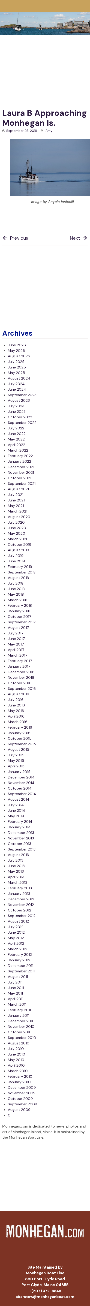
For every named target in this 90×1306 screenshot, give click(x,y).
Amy (48, 131)
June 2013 (16, 865)
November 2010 (21, 1026)
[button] (84, 6)
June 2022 (17, 433)
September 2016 (22, 688)
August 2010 (18, 1043)
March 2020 (18, 539)
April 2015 (16, 766)
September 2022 (22, 422)
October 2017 (19, 616)
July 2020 (16, 522)
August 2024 (19, 378)
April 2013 (16, 877)
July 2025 (16, 361)
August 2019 (18, 550)
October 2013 (19, 843)
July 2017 (16, 633)
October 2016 (19, 683)
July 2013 (15, 860)
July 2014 (16, 804)
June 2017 (16, 638)
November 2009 (22, 1093)
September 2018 (22, 572)
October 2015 (19, 738)
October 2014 (20, 788)
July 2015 (16, 755)
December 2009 (22, 1087)
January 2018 (19, 611)
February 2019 (20, 566)
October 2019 (19, 544)
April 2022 (16, 444)
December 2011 (20, 965)
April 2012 (16, 943)
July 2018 (15, 583)
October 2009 (20, 1098)
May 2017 (16, 644)
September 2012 (22, 915)
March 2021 (17, 511)
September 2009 (22, 1104)
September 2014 (22, 793)
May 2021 (16, 505)
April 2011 (15, 998)
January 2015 (19, 771)
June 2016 (16, 705)
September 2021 (22, 483)
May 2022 (16, 439)
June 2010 (16, 1054)
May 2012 (16, 937)
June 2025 (17, 367)
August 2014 (18, 799)
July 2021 (15, 494)
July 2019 (16, 555)
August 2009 (19, 1109)
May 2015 (16, 760)
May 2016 (16, 710)
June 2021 (16, 500)
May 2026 (16, 350)
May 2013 (16, 871)
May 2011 (15, 993)
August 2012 (18, 921)
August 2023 (19, 400)
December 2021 (21, 466)
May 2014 (16, 816)
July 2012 (15, 926)
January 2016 (19, 732)
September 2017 (22, 622)
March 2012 (17, 949)
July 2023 (16, 406)
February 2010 (20, 1076)
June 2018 (16, 588)
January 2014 (19, 827)
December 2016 (21, 672)
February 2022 (20, 455)
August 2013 (18, 854)
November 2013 (21, 838)
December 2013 (21, 832)
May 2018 (16, 594)
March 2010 (18, 1070)
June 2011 (16, 987)
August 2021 (18, 489)
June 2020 (17, 527)
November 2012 (21, 904)
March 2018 (17, 599)
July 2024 (16, 383)
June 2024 (17, 389)
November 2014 (21, 782)
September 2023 (22, 394)
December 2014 (21, 777)
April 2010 (16, 1065)
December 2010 (21, 1021)
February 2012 (20, 954)
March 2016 (17, 721)
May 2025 (16, 372)
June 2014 (16, 810)
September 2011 (21, 971)
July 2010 (16, 1048)
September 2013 (22, 849)
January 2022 (19, 461)
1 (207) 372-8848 (45, 1290)
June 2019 (16, 561)
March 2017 (17, 655)
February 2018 (20, 605)
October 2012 (19, 910)
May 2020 (16, 533)
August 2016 (18, 694)
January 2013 (19, 893)
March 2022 (18, 450)
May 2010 (16, 1059)
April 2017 (16, 649)
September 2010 (22, 1037)
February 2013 (20, 888)
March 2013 (17, 882)
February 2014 (20, 821)
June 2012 (16, 932)
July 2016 (16, 699)
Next (75, 238)
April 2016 (16, 716)
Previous (19, 238)
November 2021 (21, 472)
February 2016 (20, 727)
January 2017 (19, 666)
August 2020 (19, 516)
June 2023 (17, 411)
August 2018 (18, 577)
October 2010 (20, 1032)
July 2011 (15, 982)
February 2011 (19, 1009)
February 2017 (20, 660)
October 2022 (20, 417)
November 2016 (21, 677)
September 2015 (22, 744)
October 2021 (19, 478)
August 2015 (18, 749)
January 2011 (18, 1015)
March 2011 (17, 1004)
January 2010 (19, 1082)
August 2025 (19, 356)
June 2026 (17, 345)
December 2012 (21, 899)
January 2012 (19, 960)
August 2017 (18, 627)
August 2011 (18, 976)
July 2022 (16, 428)
